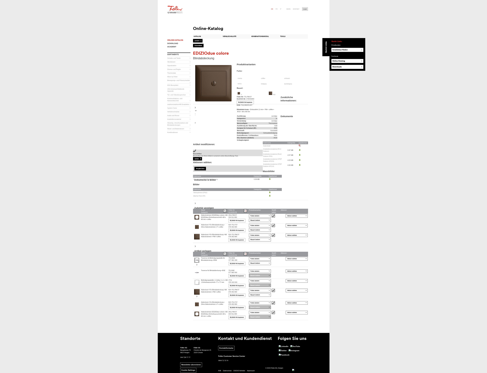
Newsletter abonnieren (191, 365)
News (288, 9)
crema (240, 78)
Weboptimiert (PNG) (200, 192)
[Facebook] (284, 355)
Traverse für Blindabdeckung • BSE (213, 270)
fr (276, 9)
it (280, 9)
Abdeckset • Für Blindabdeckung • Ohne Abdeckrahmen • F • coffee (212, 226)
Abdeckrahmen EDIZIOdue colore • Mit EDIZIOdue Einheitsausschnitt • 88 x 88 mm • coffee (214, 217)
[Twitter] (283, 351)
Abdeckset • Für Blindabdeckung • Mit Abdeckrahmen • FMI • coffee (214, 236)
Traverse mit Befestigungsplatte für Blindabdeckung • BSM (213, 259)
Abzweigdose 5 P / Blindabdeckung (205, 179)
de (272, 9)
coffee (263, 78)
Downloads (337, 66)
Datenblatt (266, 146)
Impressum (251, 371)
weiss (240, 84)
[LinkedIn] (283, 346)
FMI (274, 95)
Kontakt (296, 9)
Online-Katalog (338, 61)
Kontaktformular (226, 348)
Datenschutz (227, 371)
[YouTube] (295, 346)
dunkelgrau (288, 84)
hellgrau (264, 84)
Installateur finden (340, 49)
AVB (219, 371)
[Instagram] (294, 351)
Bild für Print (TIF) (199, 196)
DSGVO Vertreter (239, 371)
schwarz (287, 78)
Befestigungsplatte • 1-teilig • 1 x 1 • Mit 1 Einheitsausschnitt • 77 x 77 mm (214, 281)
